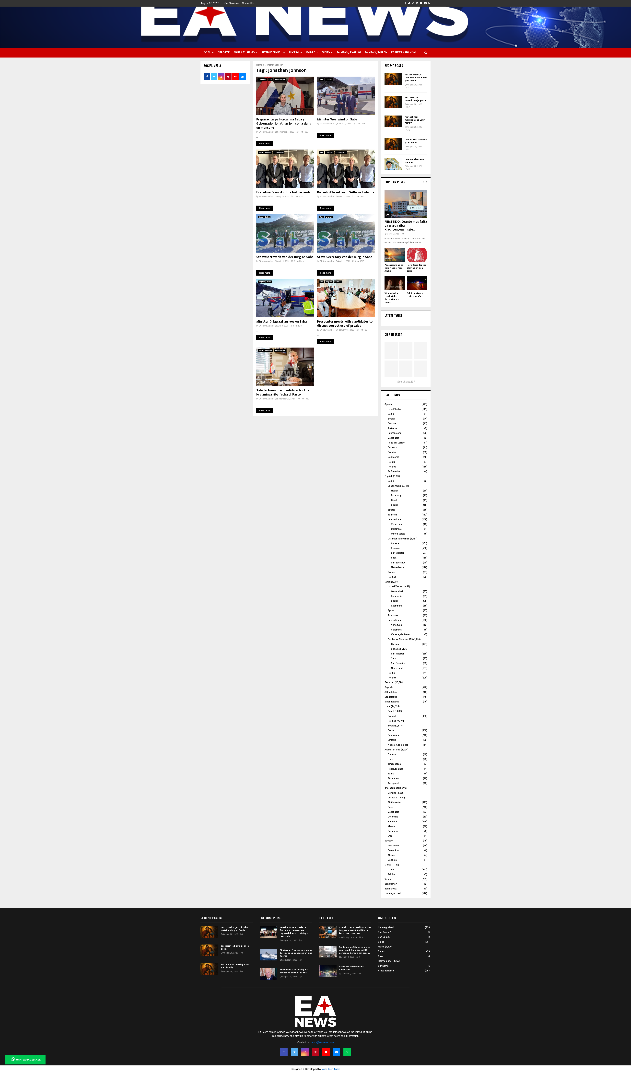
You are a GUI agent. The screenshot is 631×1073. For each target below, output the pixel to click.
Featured (262, 79)
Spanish (389, 404)
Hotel (391, 759)
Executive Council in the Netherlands (283, 192)
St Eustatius (394, 471)
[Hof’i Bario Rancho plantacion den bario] (417, 255)
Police (391, 572)
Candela (392, 860)
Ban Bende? (391, 888)
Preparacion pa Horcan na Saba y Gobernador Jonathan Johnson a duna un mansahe (283, 123)
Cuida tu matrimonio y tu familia (416, 141)
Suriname (393, 831)
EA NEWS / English (349, 52)
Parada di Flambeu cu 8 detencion (351, 968)
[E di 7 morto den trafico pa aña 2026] (417, 283)
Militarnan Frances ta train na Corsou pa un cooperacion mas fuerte (296, 953)
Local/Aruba (394, 409)
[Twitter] (294, 1052)
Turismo (392, 428)
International (279, 152)
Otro (390, 836)
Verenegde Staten (400, 634)
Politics (392, 577)
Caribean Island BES (398, 538)
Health (394, 490)
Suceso (294, 52)
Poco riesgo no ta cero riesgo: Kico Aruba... (394, 268)
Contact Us (248, 3)
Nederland (397, 668)
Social (391, 418)
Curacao (395, 543)
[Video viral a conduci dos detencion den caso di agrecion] (395, 283)
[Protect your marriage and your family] (393, 121)
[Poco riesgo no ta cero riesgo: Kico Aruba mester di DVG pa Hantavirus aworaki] (395, 255)
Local (206, 52)
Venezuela (393, 438)
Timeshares (394, 764)
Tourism (392, 514)
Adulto (391, 874)
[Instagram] (305, 1052)
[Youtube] (326, 1052)
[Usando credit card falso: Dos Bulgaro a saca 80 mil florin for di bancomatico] (328, 932)
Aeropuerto (394, 783)
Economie (396, 596)
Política (392, 466)
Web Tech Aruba (331, 1069)
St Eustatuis (391, 692)
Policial (392, 716)
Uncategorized (393, 893)
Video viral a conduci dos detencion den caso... (392, 297)
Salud (391, 414)
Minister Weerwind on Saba (337, 119)
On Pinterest (393, 334)
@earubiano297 (406, 381)
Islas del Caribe (396, 442)
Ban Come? (391, 884)
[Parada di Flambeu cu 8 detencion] (328, 971)
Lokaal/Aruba (395, 586)
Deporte (224, 52)
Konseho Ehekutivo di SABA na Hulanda (345, 192)
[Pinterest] (315, 1052)
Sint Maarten (398, 553)
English (329, 79)
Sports (391, 509)
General (392, 754)
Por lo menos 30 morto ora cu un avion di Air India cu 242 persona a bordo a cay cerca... (354, 950)
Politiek (392, 677)
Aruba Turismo (244, 52)
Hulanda (392, 821)
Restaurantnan (395, 769)
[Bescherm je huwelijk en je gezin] (393, 102)
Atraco (391, 855)
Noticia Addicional (398, 745)
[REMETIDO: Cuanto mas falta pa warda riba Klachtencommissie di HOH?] (406, 204)
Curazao (392, 447)
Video (326, 52)
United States (398, 533)
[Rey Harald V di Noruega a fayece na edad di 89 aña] (268, 974)
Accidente (393, 845)
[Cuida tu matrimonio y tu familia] (393, 144)
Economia (393, 735)
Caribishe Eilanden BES (400, 639)
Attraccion (393, 778)
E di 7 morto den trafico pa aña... (415, 294)
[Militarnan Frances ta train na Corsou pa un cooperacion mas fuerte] (268, 954)
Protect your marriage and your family (415, 120)
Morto (311, 52)
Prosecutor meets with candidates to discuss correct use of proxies (345, 323)
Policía (391, 462)
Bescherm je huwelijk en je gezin (415, 98)
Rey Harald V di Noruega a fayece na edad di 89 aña (294, 971)
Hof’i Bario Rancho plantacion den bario (416, 268)
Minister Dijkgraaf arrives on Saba (281, 321)
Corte (391, 730)
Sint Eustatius (398, 562)
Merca (391, 826)
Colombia (396, 529)
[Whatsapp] (347, 1052)
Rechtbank (396, 605)
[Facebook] (284, 1052)
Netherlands (397, 567)
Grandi (391, 869)
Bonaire (392, 452)
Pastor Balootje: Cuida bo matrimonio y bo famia (416, 77)
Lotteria (392, 740)
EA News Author (266, 132)
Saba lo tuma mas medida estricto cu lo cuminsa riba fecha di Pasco (284, 392)
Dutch (267, 217)
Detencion (393, 850)
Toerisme (393, 615)
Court (394, 500)
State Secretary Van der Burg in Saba (344, 257)
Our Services (231, 3)
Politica (392, 721)
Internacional (271, 52)
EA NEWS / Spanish (403, 52)
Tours (391, 773)
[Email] (336, 1052)
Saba (270, 79)
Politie (391, 673)
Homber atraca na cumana (414, 160)
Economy (396, 495)
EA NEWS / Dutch (376, 52)
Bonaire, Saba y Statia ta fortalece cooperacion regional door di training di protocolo (294, 931)
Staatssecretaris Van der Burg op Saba (285, 257)
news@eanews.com (322, 1042)
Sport (391, 610)
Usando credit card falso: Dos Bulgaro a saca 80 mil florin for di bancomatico (355, 930)
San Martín (393, 457)
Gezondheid (397, 591)
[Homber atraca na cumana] (393, 164)
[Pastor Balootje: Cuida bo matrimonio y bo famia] (393, 79)
